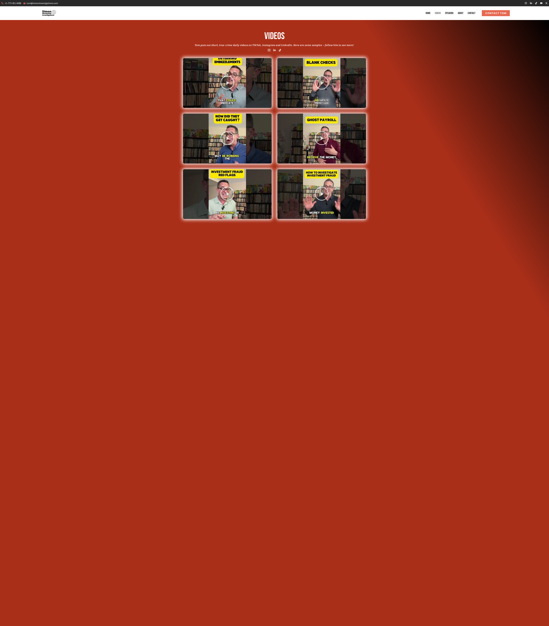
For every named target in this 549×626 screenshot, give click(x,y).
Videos (438, 13)
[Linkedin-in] (531, 3)
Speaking (449, 13)
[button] (227, 83)
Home (428, 13)
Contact (471, 13)
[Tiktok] (536, 3)
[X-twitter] (546, 3)
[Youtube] (541, 3)
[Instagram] (526, 3)
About (460, 13)
